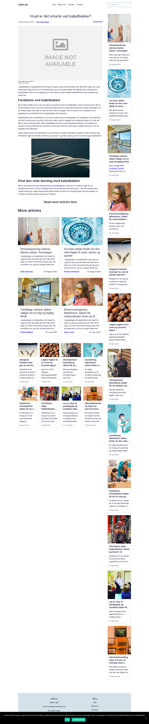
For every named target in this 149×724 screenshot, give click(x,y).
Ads (54, 4)
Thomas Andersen (71, 272)
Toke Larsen (69, 332)
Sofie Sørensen (26, 272)
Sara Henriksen (42, 22)
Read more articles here (60, 202)
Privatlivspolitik (78, 720)
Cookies (71, 4)
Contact (80, 4)
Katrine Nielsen (26, 332)
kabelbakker (98, 22)
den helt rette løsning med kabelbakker (48, 186)
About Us (61, 4)
